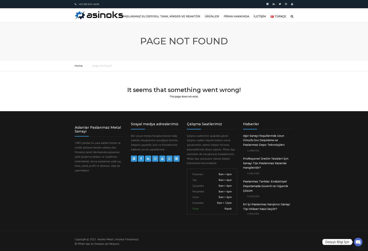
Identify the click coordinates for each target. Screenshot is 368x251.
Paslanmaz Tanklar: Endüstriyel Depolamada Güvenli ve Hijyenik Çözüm (265, 186)
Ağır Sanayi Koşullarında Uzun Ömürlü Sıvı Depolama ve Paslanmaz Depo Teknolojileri (264, 140)
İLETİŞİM (260, 16)
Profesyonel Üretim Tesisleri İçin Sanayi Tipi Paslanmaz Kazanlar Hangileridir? (265, 163)
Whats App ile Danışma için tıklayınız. (99, 243)
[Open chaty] (358, 242)
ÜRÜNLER (212, 16)
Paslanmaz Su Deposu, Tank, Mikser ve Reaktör (161, 16)
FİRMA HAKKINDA (236, 16)
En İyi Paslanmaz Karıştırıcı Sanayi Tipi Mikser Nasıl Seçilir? (266, 207)
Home (79, 65)
